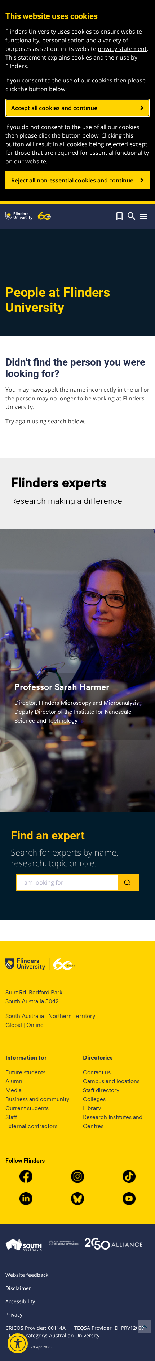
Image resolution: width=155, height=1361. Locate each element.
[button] (119, 216)
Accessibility (20, 1301)
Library (92, 1108)
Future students (25, 1072)
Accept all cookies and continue (54, 108)
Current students (27, 1108)
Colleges (94, 1099)
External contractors (31, 1126)
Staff (11, 1117)
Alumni (14, 1081)
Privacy (13, 1314)
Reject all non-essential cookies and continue (72, 180)
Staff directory (101, 1090)
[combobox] (77, 882)
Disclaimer (18, 1288)
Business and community (37, 1099)
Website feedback (26, 1274)
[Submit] (128, 883)
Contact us (97, 1072)
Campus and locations (111, 1081)
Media (13, 1090)
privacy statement (122, 49)
